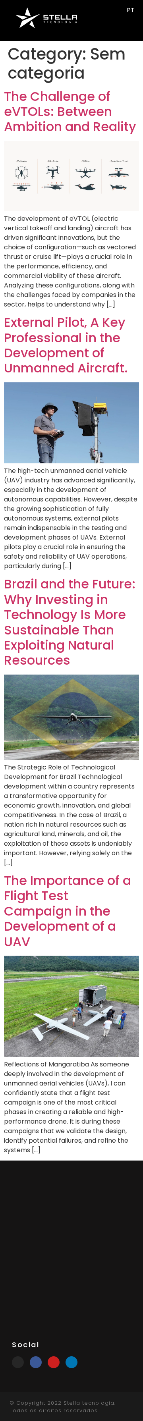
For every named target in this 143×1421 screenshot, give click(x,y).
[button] (108, 17)
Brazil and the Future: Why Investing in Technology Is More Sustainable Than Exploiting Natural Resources (69, 622)
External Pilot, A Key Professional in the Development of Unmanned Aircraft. (66, 345)
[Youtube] (54, 1362)
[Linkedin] (71, 1362)
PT (131, 10)
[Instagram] (18, 1362)
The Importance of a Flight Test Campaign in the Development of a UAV (67, 911)
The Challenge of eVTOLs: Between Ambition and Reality (70, 111)
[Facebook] (36, 1362)
